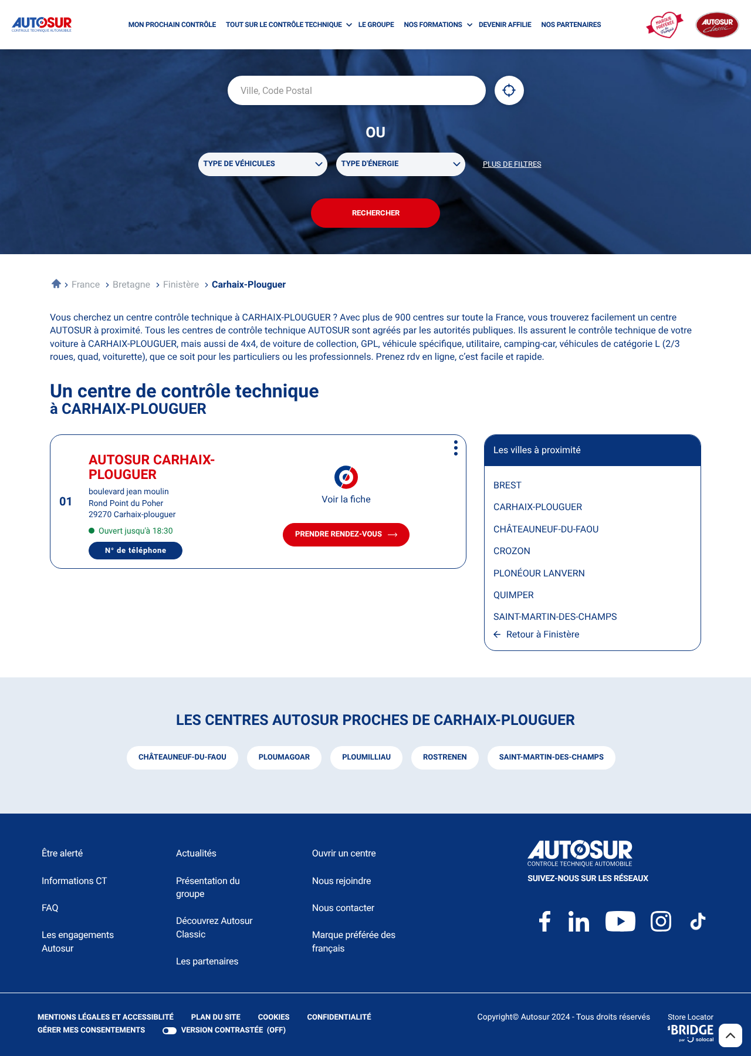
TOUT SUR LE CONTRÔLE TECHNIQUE (284, 25)
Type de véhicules (239, 164)
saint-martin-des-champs (551, 757)
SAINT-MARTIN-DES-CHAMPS (555, 616)
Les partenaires (207, 961)
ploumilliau (366, 757)
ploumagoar (284, 757)
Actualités (196, 853)
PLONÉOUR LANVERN (539, 573)
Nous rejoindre (341, 880)
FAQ (50, 907)
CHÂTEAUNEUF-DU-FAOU (545, 529)
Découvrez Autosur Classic (214, 927)
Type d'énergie (370, 164)
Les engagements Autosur (78, 941)
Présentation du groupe (208, 887)
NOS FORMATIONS (433, 25)
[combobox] (357, 90)
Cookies (274, 1018)
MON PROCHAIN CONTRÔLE (172, 25)
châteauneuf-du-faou (182, 757)
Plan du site (216, 1017)
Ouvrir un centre (344, 853)
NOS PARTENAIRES (571, 25)
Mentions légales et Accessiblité (106, 1018)
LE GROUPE (376, 25)
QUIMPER (513, 594)
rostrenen (445, 757)
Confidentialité (339, 1018)
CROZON (511, 550)
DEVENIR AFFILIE (505, 25)
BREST (507, 485)
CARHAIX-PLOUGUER (537, 506)
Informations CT (74, 880)
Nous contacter (343, 907)
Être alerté (62, 853)
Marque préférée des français (353, 941)
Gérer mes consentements (91, 1030)
